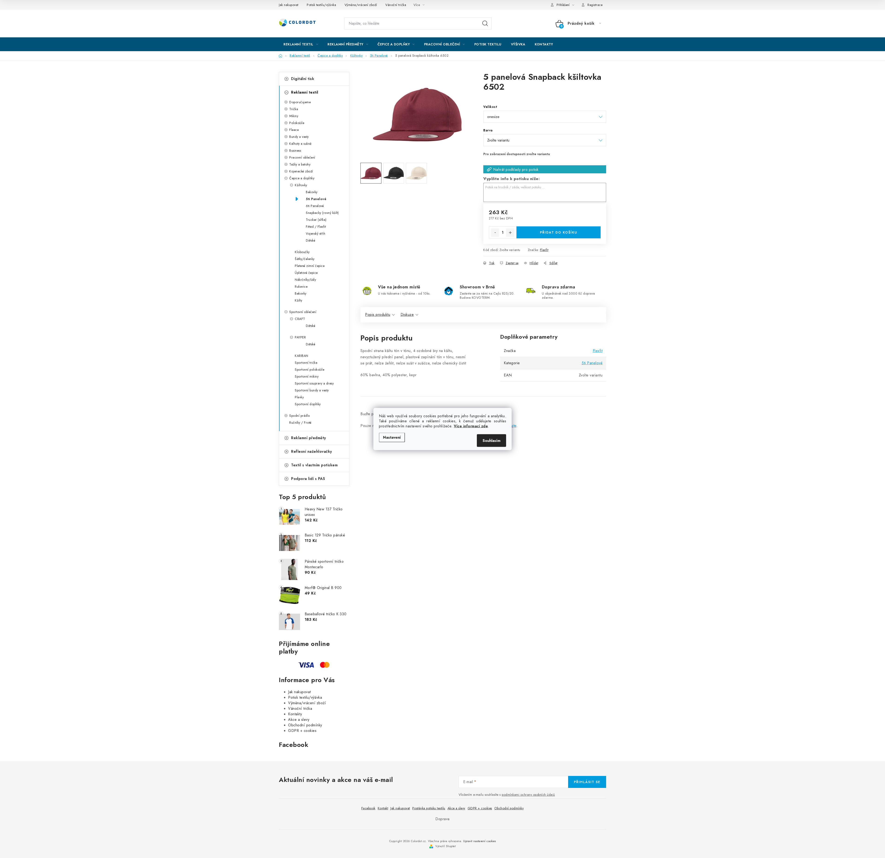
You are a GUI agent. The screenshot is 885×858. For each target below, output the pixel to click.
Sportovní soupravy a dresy (314, 383)
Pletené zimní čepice (309, 265)
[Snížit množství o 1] (495, 232)
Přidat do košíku (558, 232)
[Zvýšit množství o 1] (510, 232)
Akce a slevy (298, 719)
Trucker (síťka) (316, 219)
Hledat (485, 24)
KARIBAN (301, 355)
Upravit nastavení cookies (479, 841)
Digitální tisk (302, 78)
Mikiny (293, 116)
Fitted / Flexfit (316, 226)
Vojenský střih (315, 233)
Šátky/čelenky (305, 259)
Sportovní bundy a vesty (312, 390)
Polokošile (296, 123)
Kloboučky (302, 252)
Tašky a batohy (299, 164)
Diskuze (407, 314)
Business (295, 150)
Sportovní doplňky (308, 404)
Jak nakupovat (288, 5)
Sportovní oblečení (302, 312)
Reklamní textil (304, 92)
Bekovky (312, 192)
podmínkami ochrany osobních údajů (528, 794)
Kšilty (298, 300)
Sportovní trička (306, 362)
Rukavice (301, 286)
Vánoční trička (395, 5)
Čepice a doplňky (301, 178)
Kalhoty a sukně (300, 143)
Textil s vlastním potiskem (314, 465)
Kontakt (383, 808)
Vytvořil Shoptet (445, 846)
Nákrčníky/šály (305, 279)
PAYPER (300, 337)
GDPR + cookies (302, 730)
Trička (293, 109)
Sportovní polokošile (309, 369)
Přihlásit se (587, 782)
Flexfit (544, 250)
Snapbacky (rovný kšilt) (322, 212)
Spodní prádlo (299, 415)
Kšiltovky (301, 185)
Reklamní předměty (308, 438)
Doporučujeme (300, 102)
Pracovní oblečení (302, 157)
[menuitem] (301, 44)
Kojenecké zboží (301, 171)
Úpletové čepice (306, 272)
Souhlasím (491, 440)
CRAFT (300, 319)
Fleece (294, 129)
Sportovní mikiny (307, 376)
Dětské (310, 240)
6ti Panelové (315, 206)
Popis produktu (377, 314)
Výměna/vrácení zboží (361, 5)
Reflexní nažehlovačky (311, 451)
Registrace (594, 5)
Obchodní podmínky (305, 725)
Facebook (368, 808)
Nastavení (392, 437)
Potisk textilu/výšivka (321, 5)
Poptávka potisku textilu (428, 808)
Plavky (299, 397)
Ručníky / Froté (300, 422)
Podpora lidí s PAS (308, 478)
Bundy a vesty (299, 136)
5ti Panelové (316, 199)
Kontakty (295, 714)
